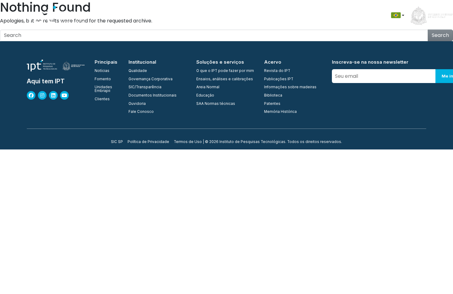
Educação (286, 15)
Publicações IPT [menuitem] (278, 79)
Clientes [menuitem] (102, 99)
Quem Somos (108, 15)
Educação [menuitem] (205, 95)
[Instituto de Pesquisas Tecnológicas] (56, 15)
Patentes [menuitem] (272, 104)
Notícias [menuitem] (102, 71)
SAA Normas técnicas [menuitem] (215, 104)
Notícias (340, 15)
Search (440, 35)
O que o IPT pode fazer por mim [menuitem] (225, 71)
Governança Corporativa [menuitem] (151, 79)
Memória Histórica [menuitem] (280, 112)
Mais (362, 15)
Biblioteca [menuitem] (273, 95)
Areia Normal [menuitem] (207, 87)
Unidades (167, 15)
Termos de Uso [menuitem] (188, 142)
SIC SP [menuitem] (117, 142)
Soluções (257, 15)
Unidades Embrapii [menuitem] (103, 89)
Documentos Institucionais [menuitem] (153, 95)
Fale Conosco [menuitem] (141, 112)
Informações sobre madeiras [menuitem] (290, 87)
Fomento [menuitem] (103, 79)
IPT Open (140, 15)
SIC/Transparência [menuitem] (145, 87)
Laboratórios (225, 15)
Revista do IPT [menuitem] (277, 71)
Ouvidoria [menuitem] (137, 104)
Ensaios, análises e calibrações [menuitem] (224, 79)
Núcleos (194, 15)
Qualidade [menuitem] (138, 71)
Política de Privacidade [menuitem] (148, 142)
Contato (314, 15)
